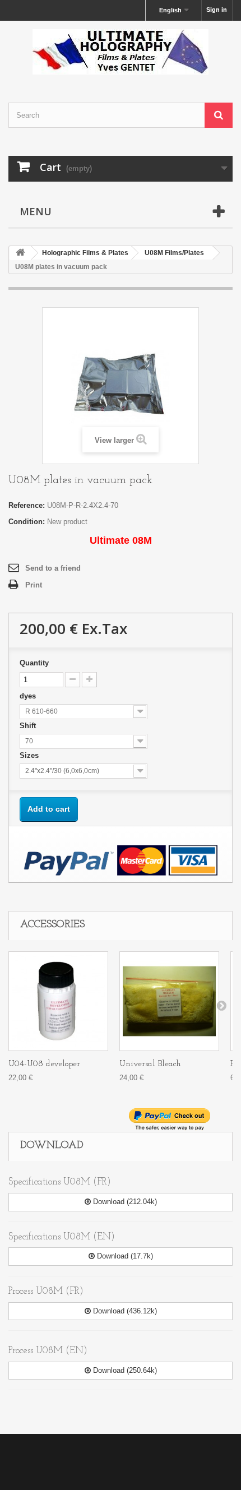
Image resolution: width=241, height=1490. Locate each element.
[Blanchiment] (169, 1001)
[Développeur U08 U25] (58, 1001)
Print (33, 585)
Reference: (26, 505)
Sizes (30, 755)
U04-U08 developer (44, 1064)
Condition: (26, 521)
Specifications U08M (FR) (59, 1182)
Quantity (34, 663)
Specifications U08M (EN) (61, 1237)
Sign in (216, 9)
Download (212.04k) (124, 1201)
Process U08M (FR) (46, 1291)
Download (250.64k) (124, 1370)
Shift (29, 725)
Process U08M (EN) (47, 1350)
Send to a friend (53, 568)
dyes (29, 696)
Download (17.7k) (124, 1256)
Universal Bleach (150, 1064)
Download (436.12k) (124, 1311)
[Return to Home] (20, 253)
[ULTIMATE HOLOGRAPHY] (120, 52)
